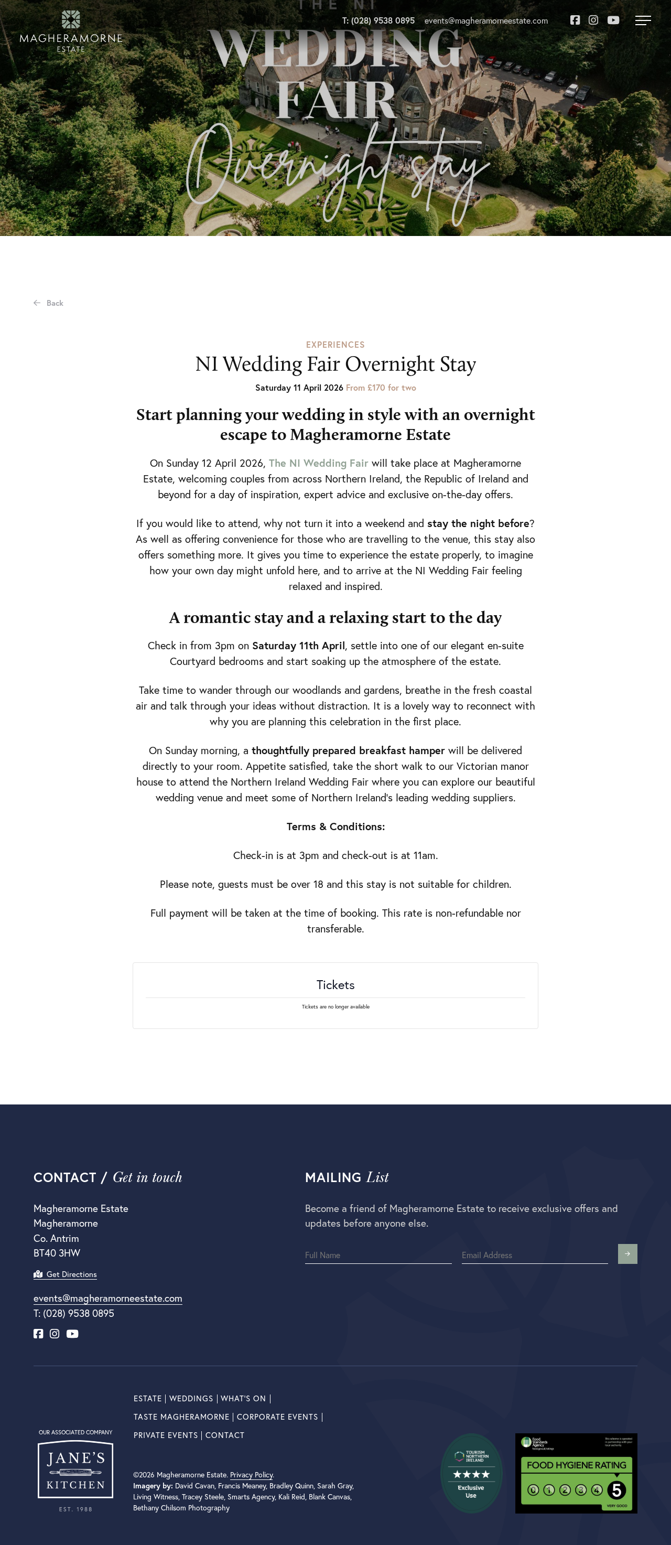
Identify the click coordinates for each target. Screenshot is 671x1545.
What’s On (243, 1398)
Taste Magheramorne (182, 1417)
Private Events (166, 1435)
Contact (225, 1435)
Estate (148, 1398)
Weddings (191, 1398)
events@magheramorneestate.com (486, 20)
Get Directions (69, 1274)
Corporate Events (277, 1417)
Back (54, 303)
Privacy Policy (251, 1474)
